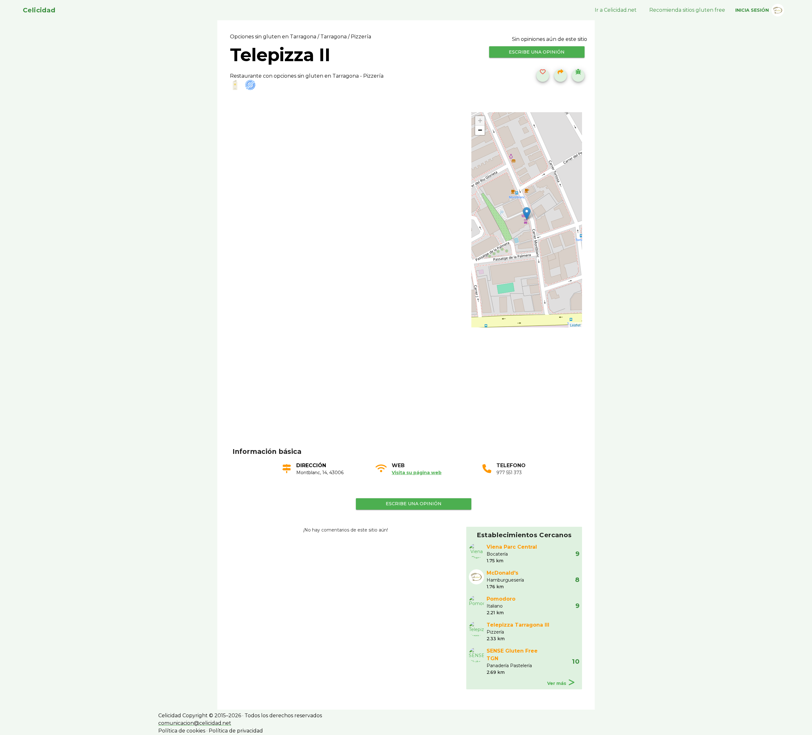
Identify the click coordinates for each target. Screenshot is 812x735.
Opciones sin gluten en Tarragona (274, 37)
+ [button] (480, 121)
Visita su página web (417, 472)
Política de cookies (181, 731)
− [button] (480, 130)
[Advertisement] (409, 397)
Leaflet (575, 324)
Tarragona (333, 37)
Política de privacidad (236, 731)
